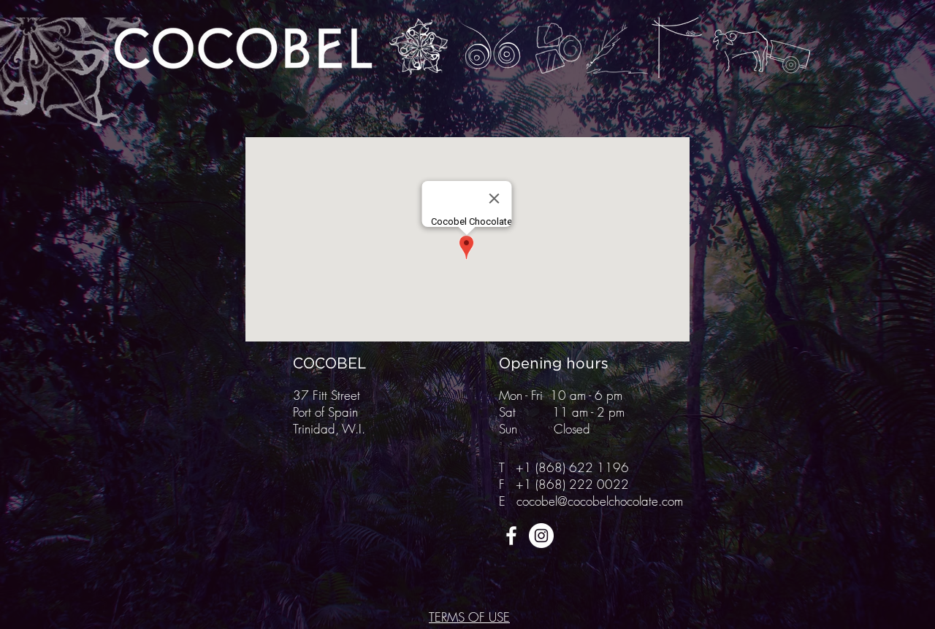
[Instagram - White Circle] (541, 535)
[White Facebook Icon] (511, 535)
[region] (419, 48)
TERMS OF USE (469, 617)
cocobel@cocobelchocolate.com (599, 501)
